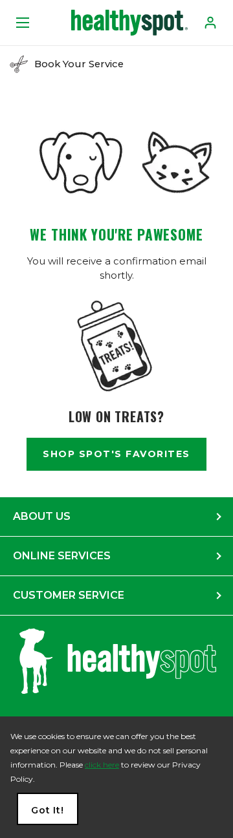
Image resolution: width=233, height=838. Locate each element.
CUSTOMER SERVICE (68, 595)
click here (102, 764)
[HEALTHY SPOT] (129, 23)
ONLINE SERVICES (62, 556)
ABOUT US (42, 516)
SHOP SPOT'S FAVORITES (116, 454)
